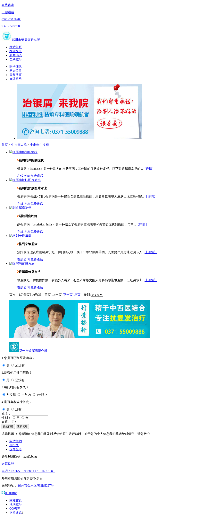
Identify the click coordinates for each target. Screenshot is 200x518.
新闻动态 (15, 55)
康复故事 (15, 74)
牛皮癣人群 (19, 144)
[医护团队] (79, 336)
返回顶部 (11, 493)
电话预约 (15, 441)
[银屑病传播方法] (21, 263)
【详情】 (149, 168)
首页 (5, 144)
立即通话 (15, 512)
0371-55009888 (11, 26)
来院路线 (15, 79)
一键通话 (8, 12)
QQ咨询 (14, 508)
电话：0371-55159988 (16, 471)
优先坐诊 (15, 449)
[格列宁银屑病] (20, 235)
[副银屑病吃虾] (20, 207)
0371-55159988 (11, 19)
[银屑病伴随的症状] (23, 152)
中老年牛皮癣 (39, 144)
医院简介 (15, 51)
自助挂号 (15, 59)
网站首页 (15, 47)
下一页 (68, 294)
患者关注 (15, 70)
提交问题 (8, 426)
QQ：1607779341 (43, 471)
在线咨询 (8, 5)
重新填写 (22, 426)
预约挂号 (15, 504)
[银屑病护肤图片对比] (25, 180)
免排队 (14, 445)
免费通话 (36, 176)
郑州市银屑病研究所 (26, 39)
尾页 (77, 294)
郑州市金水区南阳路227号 (36, 485)
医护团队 (15, 66)
